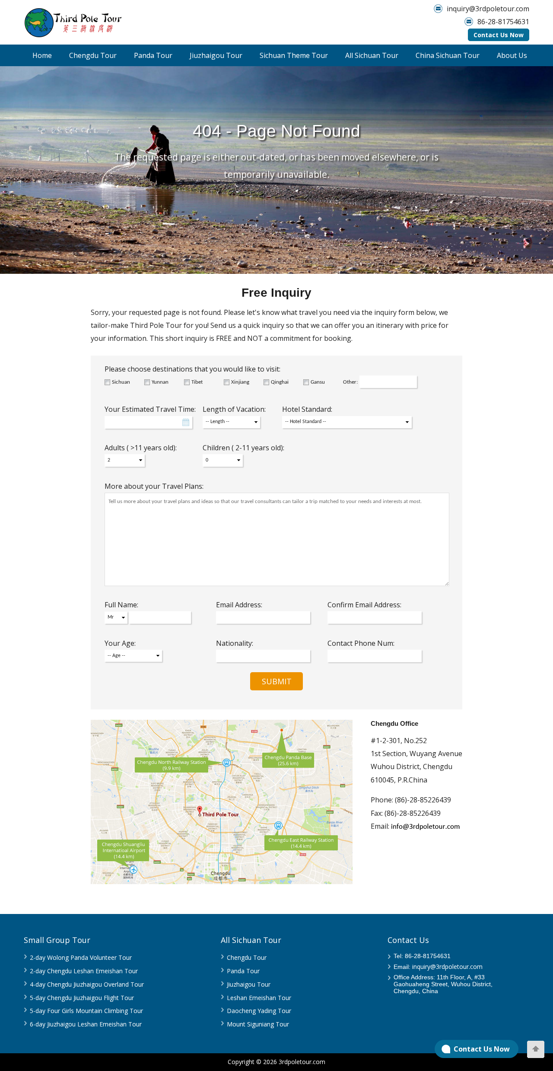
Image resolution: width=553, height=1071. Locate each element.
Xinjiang (240, 382)
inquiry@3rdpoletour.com (488, 8)
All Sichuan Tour (371, 55)
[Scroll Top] (535, 1049)
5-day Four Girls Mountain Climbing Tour (86, 1011)
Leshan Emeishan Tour (259, 998)
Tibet (197, 382)
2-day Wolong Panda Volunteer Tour (81, 957)
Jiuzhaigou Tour (216, 55)
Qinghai (280, 382)
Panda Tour (153, 55)
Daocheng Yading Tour (259, 1011)
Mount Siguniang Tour (258, 1024)
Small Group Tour (57, 940)
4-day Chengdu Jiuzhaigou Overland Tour (87, 984)
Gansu (318, 382)
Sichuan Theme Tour (294, 55)
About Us (512, 55)
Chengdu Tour (93, 55)
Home (42, 55)
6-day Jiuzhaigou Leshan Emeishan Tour (86, 1024)
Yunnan (160, 382)
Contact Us (408, 940)
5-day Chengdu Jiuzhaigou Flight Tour (82, 998)
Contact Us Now (499, 35)
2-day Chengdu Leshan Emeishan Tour (84, 971)
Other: (350, 382)
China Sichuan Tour (448, 55)
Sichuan (121, 382)
